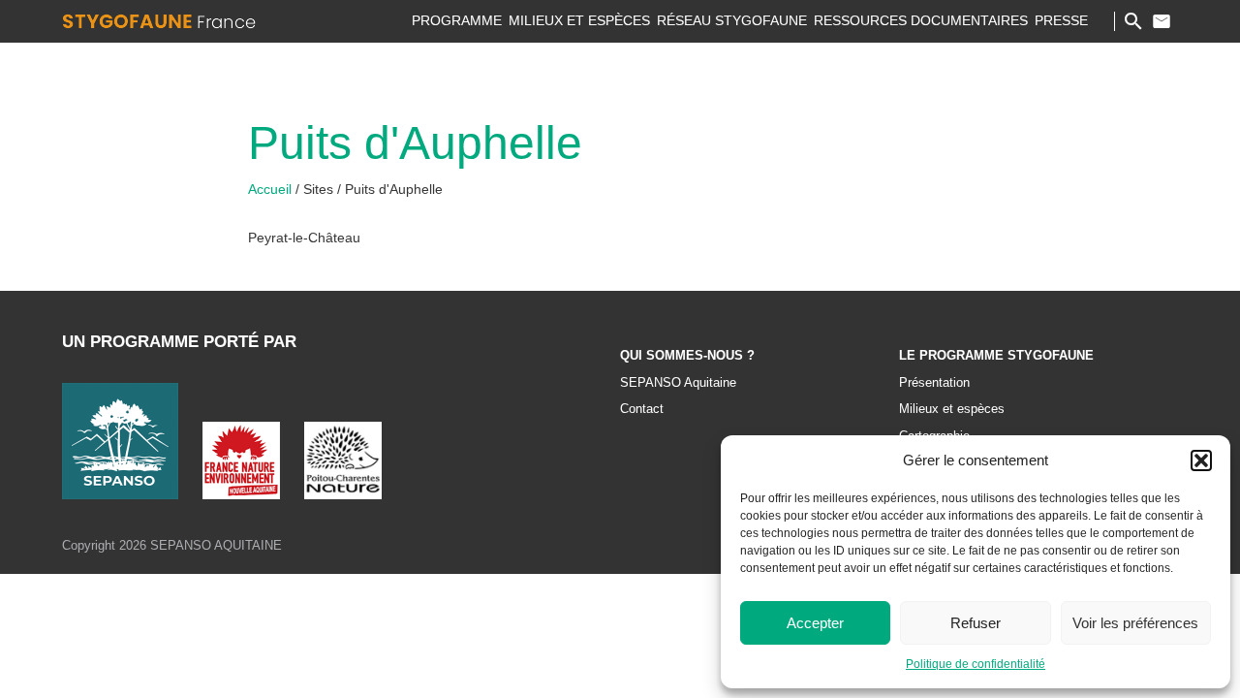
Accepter (815, 623)
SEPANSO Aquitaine (678, 383)
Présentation (934, 383)
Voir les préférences (1135, 623)
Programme (457, 20)
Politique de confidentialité (975, 664)
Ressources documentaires (921, 20)
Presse (1061, 20)
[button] (1201, 460)
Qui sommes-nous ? (687, 356)
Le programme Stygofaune (996, 356)
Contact (1161, 21)
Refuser (975, 623)
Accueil (271, 189)
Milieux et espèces (579, 20)
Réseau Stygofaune (732, 20)
